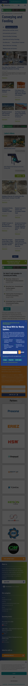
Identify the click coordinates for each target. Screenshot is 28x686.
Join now (20, 352)
